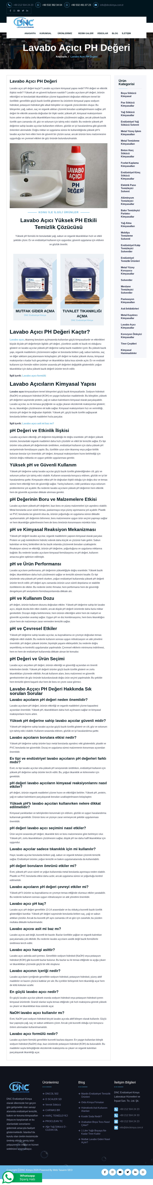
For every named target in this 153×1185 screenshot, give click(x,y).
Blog (115, 33)
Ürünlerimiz (65, 33)
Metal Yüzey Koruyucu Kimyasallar (127, 270)
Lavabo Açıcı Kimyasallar (128, 326)
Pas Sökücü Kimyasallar (128, 104)
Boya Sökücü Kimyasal (128, 95)
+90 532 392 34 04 (52, 5)
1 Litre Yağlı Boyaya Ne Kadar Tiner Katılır (93, 1132)
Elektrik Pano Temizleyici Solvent (128, 188)
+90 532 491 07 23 (81, 5)
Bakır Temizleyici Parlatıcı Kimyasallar (130, 213)
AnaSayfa (30, 33)
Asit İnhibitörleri (130, 308)
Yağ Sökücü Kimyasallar (128, 114)
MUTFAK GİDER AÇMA (35, 311)
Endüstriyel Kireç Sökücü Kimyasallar (130, 175)
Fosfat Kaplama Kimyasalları (130, 164)
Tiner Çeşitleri (129, 343)
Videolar (102, 33)
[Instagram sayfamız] (14, 10)
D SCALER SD (53, 1099)
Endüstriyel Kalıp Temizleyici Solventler (130, 248)
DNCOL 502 (51, 1093)
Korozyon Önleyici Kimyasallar (131, 336)
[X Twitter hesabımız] (127, 1172)
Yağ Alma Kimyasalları (128, 224)
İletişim (126, 33)
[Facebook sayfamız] (10, 10)
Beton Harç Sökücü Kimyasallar (127, 153)
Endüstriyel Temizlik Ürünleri (130, 259)
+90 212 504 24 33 (129, 1115)
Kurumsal (46, 33)
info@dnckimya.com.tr (111, 5)
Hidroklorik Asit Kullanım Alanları (94, 1109)
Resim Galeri (85, 33)
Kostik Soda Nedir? (91, 1116)
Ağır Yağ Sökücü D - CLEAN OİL (56, 1128)
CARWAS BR (52, 1110)
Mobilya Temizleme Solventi (127, 235)
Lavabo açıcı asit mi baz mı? (38, 423)
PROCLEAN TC (54, 1121)
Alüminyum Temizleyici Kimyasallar (127, 201)
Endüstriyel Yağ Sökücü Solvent (130, 123)
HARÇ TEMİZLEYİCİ (56, 1115)
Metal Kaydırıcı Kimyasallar (129, 316)
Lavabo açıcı (17, 339)
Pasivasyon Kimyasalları (128, 301)
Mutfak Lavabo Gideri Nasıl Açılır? (95, 1141)
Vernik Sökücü (53, 1104)
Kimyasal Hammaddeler (129, 351)
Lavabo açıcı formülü (34, 375)
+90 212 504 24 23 (23, 5)
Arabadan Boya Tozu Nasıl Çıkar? (95, 1123)
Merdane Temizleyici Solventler (127, 289)
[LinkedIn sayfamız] (27, 10)
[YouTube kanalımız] (18, 10)
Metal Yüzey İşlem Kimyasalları (131, 133)
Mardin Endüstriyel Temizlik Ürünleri (95, 1095)
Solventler (126, 280)
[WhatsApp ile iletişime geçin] (143, 1172)
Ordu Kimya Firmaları (92, 1102)
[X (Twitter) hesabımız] (23, 10)
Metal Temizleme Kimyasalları (130, 142)
